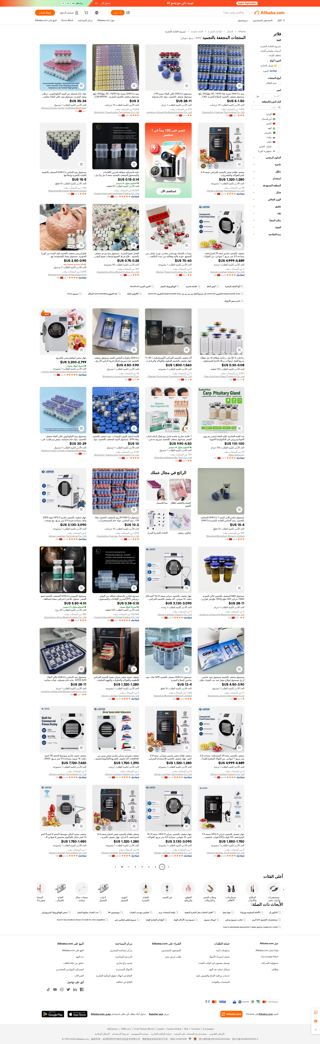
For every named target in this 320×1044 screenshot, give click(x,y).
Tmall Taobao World (144, 1029)
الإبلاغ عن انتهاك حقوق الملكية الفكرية (114, 975)
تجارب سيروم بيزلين (233, 920)
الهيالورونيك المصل (168, 286)
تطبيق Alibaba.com (101, 1014)
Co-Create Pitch (269, 956)
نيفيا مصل (226, 912)
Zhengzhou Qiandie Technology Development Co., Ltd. (168, 376)
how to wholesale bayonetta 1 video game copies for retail (250, 927)
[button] (128, 13)
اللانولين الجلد (132, 294)
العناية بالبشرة (215, 31)
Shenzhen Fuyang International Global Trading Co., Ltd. (115, 193)
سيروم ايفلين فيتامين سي (125, 920)
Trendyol (195, 1029)
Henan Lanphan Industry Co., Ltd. (227, 272)
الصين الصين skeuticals (140, 286)
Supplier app (156, 1014)
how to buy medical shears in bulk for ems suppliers (81, 920)
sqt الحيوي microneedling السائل (102, 294)
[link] (315, 1012)
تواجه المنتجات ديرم (167, 912)
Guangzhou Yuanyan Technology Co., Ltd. (223, 112)
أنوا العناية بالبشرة (232, 286)
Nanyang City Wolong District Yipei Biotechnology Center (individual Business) (63, 108)
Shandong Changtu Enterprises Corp (67, 274)
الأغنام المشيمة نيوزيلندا (250, 912)
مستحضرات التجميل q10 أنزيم (265, 920)
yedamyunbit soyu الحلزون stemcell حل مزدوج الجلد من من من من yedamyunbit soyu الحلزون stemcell (194, 294)
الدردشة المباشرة (123, 956)
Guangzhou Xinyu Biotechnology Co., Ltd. (117, 272)
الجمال (230, 31)
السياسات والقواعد (221, 982)
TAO (186, 1029)
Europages (208, 1029)
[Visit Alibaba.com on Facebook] (82, 989)
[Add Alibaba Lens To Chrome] (231, 1014)
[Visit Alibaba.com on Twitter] (68, 989)
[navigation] (266, 449)
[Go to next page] (115, 867)
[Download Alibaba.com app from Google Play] (53, 1014)
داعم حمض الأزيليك (232, 301)
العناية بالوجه (197, 31)
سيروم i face (72, 294)
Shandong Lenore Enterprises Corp (120, 376)
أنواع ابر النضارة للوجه (155, 920)
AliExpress (112, 1029)
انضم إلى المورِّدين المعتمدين (70, 969)
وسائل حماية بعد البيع (220, 969)
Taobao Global (173, 1029)
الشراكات (79, 975)
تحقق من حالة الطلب (73, 963)
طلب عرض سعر (173, 956)
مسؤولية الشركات (269, 963)
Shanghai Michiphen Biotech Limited (67, 190)
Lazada (160, 1029)
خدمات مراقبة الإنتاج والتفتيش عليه (213, 975)
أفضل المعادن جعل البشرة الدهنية (199, 912)
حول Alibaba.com (269, 943)
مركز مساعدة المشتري (121, 950)
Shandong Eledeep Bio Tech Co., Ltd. (173, 457)
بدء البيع (80, 956)
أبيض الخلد (211, 286)
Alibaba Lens (266, 1014)
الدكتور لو (274, 912)
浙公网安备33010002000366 (214, 1039)
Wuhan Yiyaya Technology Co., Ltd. (174, 272)
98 (122, 867)
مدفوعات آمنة (223, 950)
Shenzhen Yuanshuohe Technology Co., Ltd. (116, 112)
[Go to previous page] (169, 867)
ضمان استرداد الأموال (219, 956)
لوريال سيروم (210, 920)
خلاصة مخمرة (191, 286)
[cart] (85, 13)
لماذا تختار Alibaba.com (267, 950)
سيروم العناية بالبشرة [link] (175, 31)
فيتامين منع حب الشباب (139, 912)
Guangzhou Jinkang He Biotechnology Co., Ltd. (168, 112)
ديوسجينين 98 (114, 912)
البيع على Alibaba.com (73, 950)
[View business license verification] (190, 1039)
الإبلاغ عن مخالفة (124, 982)
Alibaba (242, 31)
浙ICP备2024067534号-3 (245, 1039)
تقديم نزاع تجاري (124, 963)
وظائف (275, 969)
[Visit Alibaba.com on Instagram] (62, 989)
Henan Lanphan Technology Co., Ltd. (225, 190)
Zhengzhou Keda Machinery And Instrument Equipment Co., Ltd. (63, 371)
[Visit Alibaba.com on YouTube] (55, 989)
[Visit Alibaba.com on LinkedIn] (75, 989)
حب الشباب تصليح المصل (87, 912)
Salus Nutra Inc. (236, 455)
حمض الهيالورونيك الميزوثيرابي (55, 912)
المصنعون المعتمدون (171, 950)
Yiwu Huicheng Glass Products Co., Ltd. (224, 376)
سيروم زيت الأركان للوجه (184, 920)
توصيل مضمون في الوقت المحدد (214, 963)
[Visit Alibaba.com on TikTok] (48, 989)
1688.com (126, 1029)
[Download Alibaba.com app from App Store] (78, 1014)
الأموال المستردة (124, 969)
